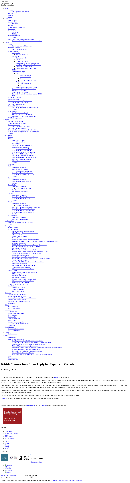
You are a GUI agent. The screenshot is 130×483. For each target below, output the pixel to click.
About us (7, 18)
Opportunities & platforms (20, 102)
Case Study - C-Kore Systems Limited (27, 63)
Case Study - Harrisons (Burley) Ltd (23, 212)
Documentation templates (16, 313)
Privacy (10, 15)
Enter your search (6, 477)
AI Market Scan (9, 221)
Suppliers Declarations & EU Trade (26, 87)
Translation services (14, 318)
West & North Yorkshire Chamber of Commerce (67, 480)
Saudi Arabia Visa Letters (20, 90)
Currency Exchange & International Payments (22, 298)
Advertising (11, 325)
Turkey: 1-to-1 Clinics (18, 289)
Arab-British (20, 82)
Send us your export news (16, 339)
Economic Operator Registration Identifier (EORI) (27, 94)
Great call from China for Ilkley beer (23, 353)
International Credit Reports (16, 104)
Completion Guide (21, 58)
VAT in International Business (21, 267)
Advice (10, 44)
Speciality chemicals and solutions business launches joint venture (32, 354)
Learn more (11, 29)
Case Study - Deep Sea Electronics (22, 173)
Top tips (14, 109)
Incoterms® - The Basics (19, 248)
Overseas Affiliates (14, 35)
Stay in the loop (13, 359)
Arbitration (11, 303)
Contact (10, 10)
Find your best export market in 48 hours (20, 222)
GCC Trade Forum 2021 (23, 188)
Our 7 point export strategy (20, 113)
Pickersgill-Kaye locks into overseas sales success (27, 351)
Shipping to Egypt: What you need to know (25, 257)
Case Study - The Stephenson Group (23, 155)
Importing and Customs (19, 275)
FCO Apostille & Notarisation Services (24, 89)
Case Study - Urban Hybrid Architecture (24, 157)
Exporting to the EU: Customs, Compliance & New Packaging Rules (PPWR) (35, 241)
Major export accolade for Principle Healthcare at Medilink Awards (32, 342)
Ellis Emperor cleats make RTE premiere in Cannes (27, 341)
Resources (8, 310)
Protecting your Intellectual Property (19, 301)
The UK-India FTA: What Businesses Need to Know (28, 262)
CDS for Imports (17, 274)
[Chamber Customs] (4, 461)
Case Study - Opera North (24, 66)
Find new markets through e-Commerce (20, 101)
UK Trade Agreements (15, 118)
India (9, 166)
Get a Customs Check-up (19, 49)
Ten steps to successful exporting (22, 46)
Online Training (13, 227)
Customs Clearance (14, 47)
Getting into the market (19, 140)
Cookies (10, 13)
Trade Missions (9, 327)
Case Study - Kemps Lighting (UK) (23, 210)
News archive (12, 358)
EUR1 (14, 70)
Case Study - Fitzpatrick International (23, 209)
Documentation (13, 51)
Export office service (14, 97)
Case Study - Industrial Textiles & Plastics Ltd (26, 207)
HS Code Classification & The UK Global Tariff (26, 246)
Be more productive (22, 54)
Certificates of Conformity (20, 92)
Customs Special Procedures (20, 236)
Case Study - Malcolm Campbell (22, 154)
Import (7, 119)
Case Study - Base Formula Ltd (21, 150)
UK (17, 73)
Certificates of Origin (18, 71)
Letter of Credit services (15, 106)
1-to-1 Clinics (12, 286)
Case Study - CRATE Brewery (21, 159)
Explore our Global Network (17, 299)
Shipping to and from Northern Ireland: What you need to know (31, 258)
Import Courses (13, 270)
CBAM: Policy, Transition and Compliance (25, 233)
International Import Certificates (17, 128)
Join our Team (12, 22)
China (10, 138)
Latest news (12, 337)
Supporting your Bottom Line (17, 294)
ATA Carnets (16, 56)
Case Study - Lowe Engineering (22, 181)
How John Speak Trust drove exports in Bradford (27, 41)
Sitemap (7, 443)
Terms (10, 17)
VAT (13, 95)
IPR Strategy (16, 143)
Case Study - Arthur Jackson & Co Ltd (23, 152)
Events (7, 332)
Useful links (12, 317)
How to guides (12, 315)
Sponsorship (12, 320)
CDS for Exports (17, 234)
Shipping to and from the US (21, 260)
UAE (10, 202)
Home (6, 8)
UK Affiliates (12, 30)
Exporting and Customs (19, 243)
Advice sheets (12, 311)
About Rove (12, 224)
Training (7, 226)
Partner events (12, 334)
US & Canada (12, 215)
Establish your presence (23, 205)
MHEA (14, 34)
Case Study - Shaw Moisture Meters (23, 174)
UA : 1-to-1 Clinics (18, 291)
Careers (10, 25)
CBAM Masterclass (14, 308)
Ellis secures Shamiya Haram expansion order (26, 349)
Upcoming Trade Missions (16, 329)
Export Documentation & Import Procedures (25, 239)
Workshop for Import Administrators (23, 281)
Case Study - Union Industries (21, 198)
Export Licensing (13, 99)
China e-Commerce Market (20, 147)
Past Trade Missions (14, 330)
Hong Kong (12, 164)
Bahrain (10, 137)
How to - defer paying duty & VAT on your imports (23, 131)
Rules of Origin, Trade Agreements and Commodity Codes (29, 251)
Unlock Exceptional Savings (17, 123)
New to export (12, 111)
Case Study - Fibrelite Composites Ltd (23, 197)
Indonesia (11, 178)
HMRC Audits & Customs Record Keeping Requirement (29, 245)
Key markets (8, 135)
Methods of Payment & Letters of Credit (24, 250)
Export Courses (13, 229)
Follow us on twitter (36, 462)
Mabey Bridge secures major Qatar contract (25, 346)
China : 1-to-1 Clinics (18, 287)
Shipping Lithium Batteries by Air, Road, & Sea (26, 253)
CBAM (7, 305)
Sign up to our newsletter (8, 475)
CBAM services (13, 306)
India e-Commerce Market (20, 169)
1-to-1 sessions (20, 142)
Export (7, 42)
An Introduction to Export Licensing (23, 231)
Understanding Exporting (19, 263)
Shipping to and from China (20, 255)
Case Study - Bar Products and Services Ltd (25, 107)
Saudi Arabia (12, 185)
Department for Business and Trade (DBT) (25, 116)
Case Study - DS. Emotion (20, 219)
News (6, 335)
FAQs (18, 59)
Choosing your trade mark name (22, 145)
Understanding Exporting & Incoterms (23, 265)
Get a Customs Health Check (21, 126)
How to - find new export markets (22, 114)
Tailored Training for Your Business (19, 284)
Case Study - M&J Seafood (28, 80)
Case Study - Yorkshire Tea (20, 323)
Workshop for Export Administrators (23, 269)
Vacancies (15, 23)
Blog (9, 356)
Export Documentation (19, 238)
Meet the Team (12, 20)
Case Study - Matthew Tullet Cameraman (28, 65)
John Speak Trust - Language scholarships (21, 39)
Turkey (14, 37)
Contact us (4, 398)
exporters (57, 377)
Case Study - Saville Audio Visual (26, 68)
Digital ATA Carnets (22, 61)
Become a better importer (16, 121)
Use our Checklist (25, 77)
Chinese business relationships (21, 161)
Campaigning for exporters (16, 322)
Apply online (16, 53)
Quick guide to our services (20, 11)
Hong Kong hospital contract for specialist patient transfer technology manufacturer (37, 347)
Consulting (8, 293)
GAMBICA (16, 32)
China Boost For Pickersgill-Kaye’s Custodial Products (28, 344)
